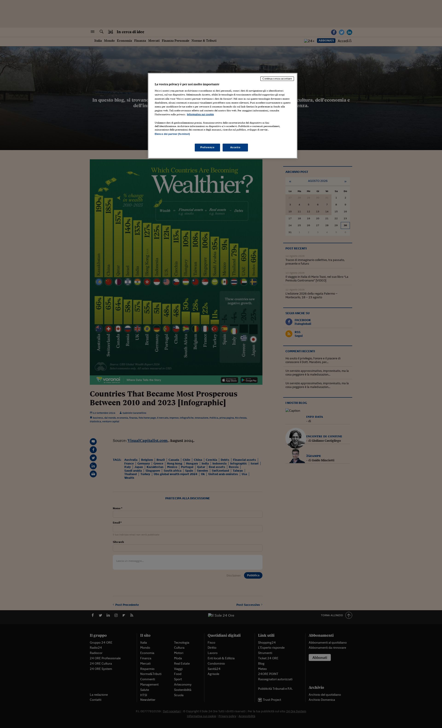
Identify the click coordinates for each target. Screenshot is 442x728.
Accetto (235, 147)
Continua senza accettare (277, 78)
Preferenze (207, 147)
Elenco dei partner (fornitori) (172, 134)
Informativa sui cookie (200, 114)
